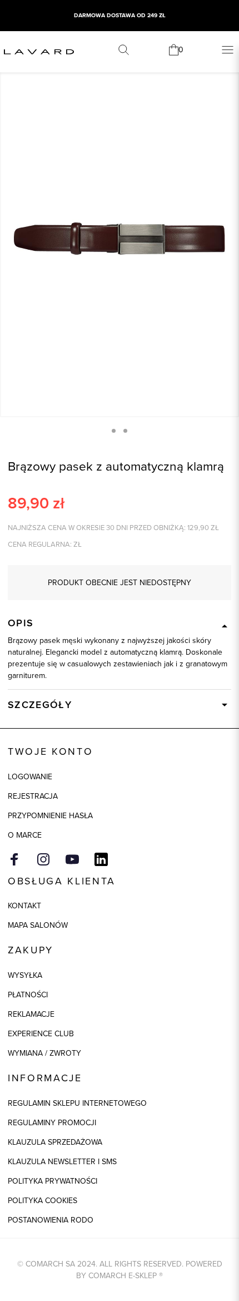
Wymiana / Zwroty (44, 1052)
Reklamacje (31, 1014)
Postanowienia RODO (50, 1219)
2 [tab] (125, 431)
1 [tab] (114, 431)
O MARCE (25, 834)
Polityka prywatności (52, 1180)
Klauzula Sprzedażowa (55, 1141)
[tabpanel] (119, 237)
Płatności (28, 994)
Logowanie (30, 776)
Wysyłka (25, 975)
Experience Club (41, 1033)
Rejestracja (33, 796)
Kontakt (24, 905)
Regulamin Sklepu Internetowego (77, 1103)
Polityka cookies (42, 1200)
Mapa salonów (38, 925)
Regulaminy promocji (52, 1122)
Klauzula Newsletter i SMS (62, 1161)
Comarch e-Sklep (122, 1275)
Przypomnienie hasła (50, 815)
